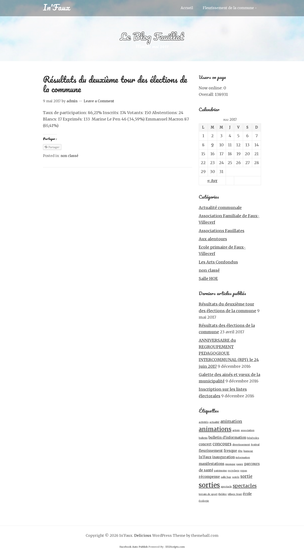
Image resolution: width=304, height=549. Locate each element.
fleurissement (211, 450)
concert (205, 444)
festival (255, 444)
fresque (230, 450)
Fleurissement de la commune (228, 8)
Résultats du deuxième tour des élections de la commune (115, 84)
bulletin (203, 437)
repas (243, 470)
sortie (246, 476)
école (247, 494)
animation (231, 421)
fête (240, 451)
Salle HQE (208, 278)
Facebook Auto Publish (134, 546)
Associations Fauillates (221, 230)
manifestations (211, 464)
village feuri (235, 494)
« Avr (212, 180)
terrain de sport (208, 494)
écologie (204, 500)
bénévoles (253, 437)
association (247, 430)
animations (215, 429)
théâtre (222, 494)
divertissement (241, 444)
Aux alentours (213, 238)
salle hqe (226, 477)
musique (230, 464)
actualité (214, 422)
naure (239, 464)
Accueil (187, 8)
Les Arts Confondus (218, 262)
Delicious (142, 535)
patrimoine (220, 470)
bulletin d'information (227, 437)
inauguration (223, 457)
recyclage (233, 470)
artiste (236, 430)
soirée (235, 477)
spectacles (245, 486)
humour (248, 451)
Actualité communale (220, 207)
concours (222, 443)
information (243, 457)
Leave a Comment (99, 101)
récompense (209, 477)
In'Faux (56, 7)
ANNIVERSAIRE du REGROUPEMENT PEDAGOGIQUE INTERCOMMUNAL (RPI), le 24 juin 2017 (229, 353)
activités (204, 422)
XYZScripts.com (175, 546)
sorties (209, 485)
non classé (69, 156)
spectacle (226, 486)
